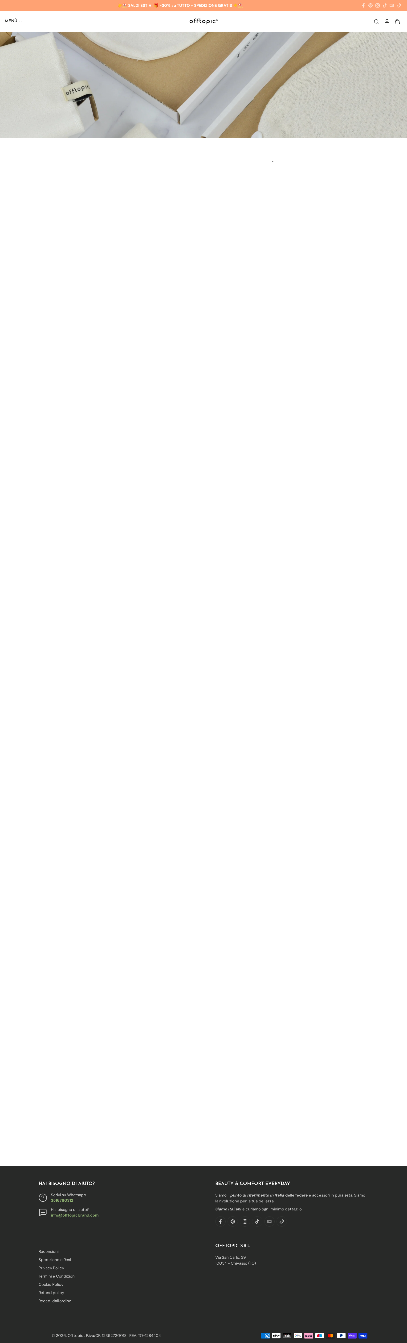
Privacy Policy (51, 1267)
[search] (376, 21)
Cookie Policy (51, 1284)
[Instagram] (377, 5)
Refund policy (51, 1292)
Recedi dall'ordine (55, 1300)
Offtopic (76, 1335)
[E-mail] (391, 5)
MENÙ (11, 21)
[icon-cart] (397, 21)
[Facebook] (363, 5)
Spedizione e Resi (55, 1259)
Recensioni (49, 1251)
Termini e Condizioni (57, 1276)
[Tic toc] (384, 5)
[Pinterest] (370, 5)
